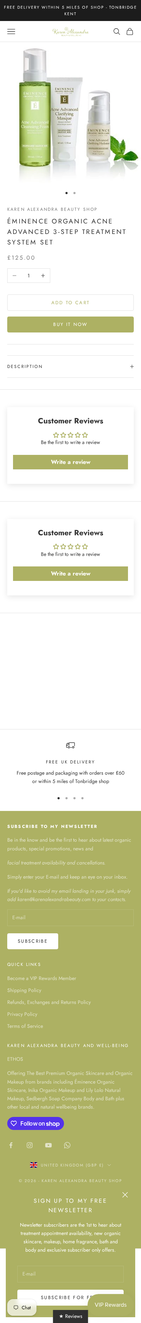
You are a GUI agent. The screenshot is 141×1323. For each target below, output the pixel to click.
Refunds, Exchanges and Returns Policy (49, 1002)
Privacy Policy (22, 1014)
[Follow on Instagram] (29, 1145)
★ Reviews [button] (70, 1316)
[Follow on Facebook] (10, 1145)
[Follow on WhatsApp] (67, 1145)
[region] (70, 763)
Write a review (70, 462)
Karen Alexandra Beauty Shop (52, 209)
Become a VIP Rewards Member (41, 978)
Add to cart (70, 302)
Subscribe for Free (70, 1297)
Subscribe (33, 941)
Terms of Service (25, 1026)
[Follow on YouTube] (48, 1145)
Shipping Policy (24, 990)
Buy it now (70, 324)
